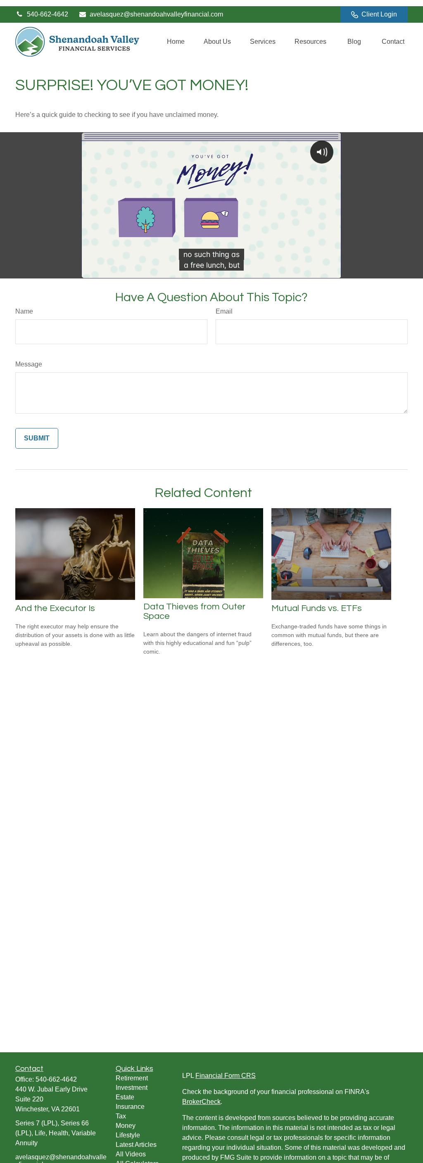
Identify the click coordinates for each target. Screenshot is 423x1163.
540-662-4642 (47, 14)
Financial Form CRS (225, 1075)
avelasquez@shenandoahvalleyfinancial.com (156, 14)
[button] (176, 42)
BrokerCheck (201, 1101)
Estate (125, 1097)
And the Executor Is (55, 608)
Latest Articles (136, 1144)
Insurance (130, 1106)
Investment (131, 1087)
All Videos (131, 1154)
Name (24, 311)
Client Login (379, 14)
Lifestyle (128, 1135)
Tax (121, 1116)
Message (28, 364)
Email (224, 311)
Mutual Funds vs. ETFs (316, 608)
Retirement (132, 1078)
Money (125, 1125)
